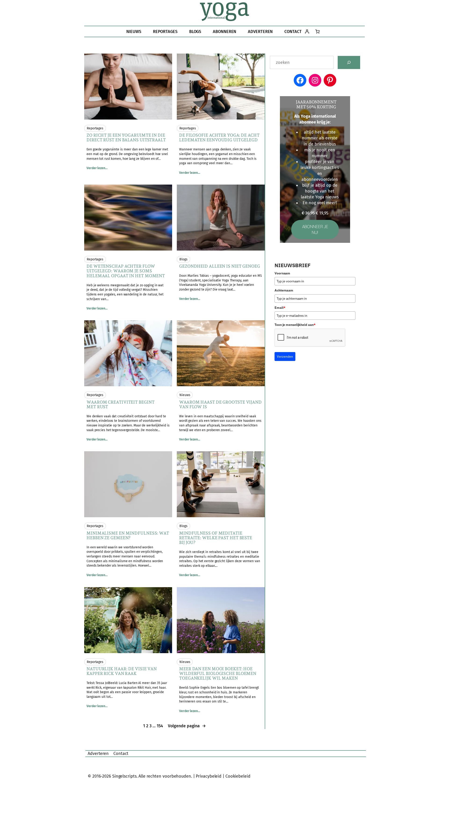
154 (160, 725)
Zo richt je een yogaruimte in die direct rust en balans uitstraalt (126, 137)
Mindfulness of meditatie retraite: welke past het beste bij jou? (215, 538)
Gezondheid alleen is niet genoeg (219, 266)
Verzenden (285, 356)
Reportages (95, 128)
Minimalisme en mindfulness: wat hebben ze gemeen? (128, 535)
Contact (120, 753)
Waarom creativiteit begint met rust (120, 404)
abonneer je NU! (315, 229)
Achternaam (284, 290)
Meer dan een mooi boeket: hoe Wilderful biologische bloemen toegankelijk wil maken (217, 673)
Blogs (183, 259)
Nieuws (184, 395)
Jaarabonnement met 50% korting (316, 104)
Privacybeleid (208, 776)
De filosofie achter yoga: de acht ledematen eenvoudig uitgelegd (219, 137)
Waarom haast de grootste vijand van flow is (220, 404)
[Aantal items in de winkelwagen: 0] (317, 31)
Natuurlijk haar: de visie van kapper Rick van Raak (122, 671)
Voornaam (282, 273)
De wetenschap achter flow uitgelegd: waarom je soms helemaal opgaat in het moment (126, 271)
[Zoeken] (349, 62)
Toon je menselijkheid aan (295, 325)
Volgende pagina (187, 726)
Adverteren (98, 753)
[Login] (307, 31)
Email (280, 308)
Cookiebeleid (237, 776)
